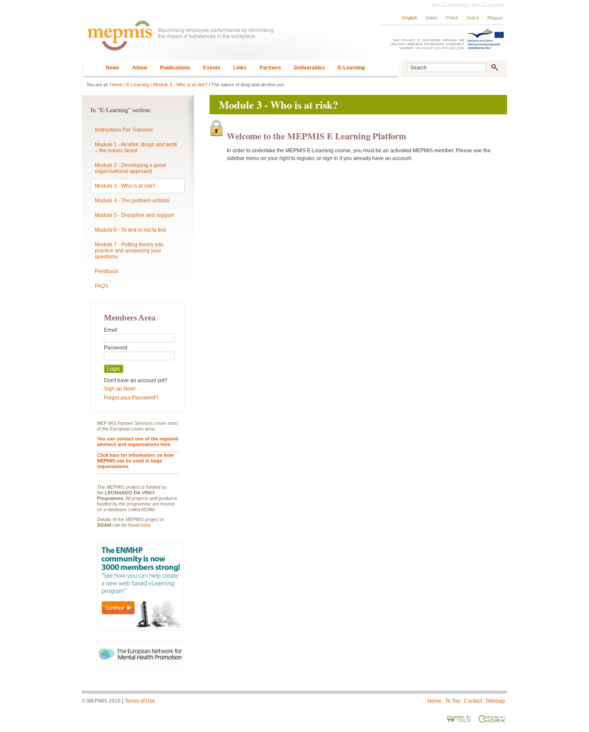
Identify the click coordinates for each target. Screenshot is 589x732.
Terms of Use (140, 701)
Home (116, 84)
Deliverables (309, 68)
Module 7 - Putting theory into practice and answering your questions (129, 251)
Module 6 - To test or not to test (130, 230)
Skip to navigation (451, 4)
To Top (453, 701)
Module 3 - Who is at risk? (180, 84)
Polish (452, 17)
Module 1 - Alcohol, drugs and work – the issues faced (136, 147)
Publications (175, 68)
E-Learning (351, 68)
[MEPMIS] (229, 39)
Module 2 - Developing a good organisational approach (130, 168)
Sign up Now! (119, 389)
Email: (111, 330)
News (112, 68)
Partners (270, 68)
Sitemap (495, 701)
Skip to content (488, 4)
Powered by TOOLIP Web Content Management (459, 719)
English (409, 17)
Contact (473, 701)
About (139, 68)
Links (240, 68)
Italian (432, 17)
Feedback (106, 271)
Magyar (495, 17)
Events (211, 68)
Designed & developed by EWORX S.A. (492, 719)
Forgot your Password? (131, 398)
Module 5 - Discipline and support (134, 215)
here (145, 525)
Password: (116, 348)
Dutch (473, 17)
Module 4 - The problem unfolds (132, 201)
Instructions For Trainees (124, 130)
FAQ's (101, 286)
